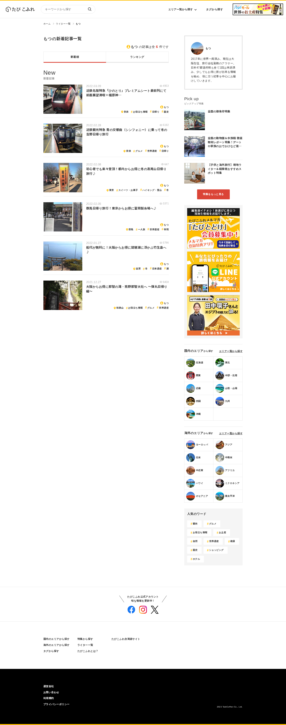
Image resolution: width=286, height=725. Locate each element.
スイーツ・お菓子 (128, 190)
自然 (195, 541)
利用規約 (48, 698)
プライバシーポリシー (56, 704)
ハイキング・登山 (152, 190)
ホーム (47, 23)
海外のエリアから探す (56, 645)
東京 (111, 190)
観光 (195, 523)
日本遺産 (157, 268)
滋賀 (138, 268)
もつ (78, 23)
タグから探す (214, 9)
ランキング (137, 56)
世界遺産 (152, 151)
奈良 (126, 111)
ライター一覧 (63, 23)
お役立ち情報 (140, 111)
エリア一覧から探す (180, 9)
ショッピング (216, 550)
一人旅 (141, 229)
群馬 (131, 229)
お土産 (222, 532)
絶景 (232, 541)
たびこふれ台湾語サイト (125, 639)
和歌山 (120, 307)
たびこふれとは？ (87, 651)
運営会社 (48, 686)
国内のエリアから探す (56, 639)
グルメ (139, 151)
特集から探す (85, 639)
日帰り (155, 111)
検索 (89, 9)
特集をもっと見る (213, 194)
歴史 (166, 111)
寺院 (166, 229)
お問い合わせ (51, 692)
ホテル (196, 559)
